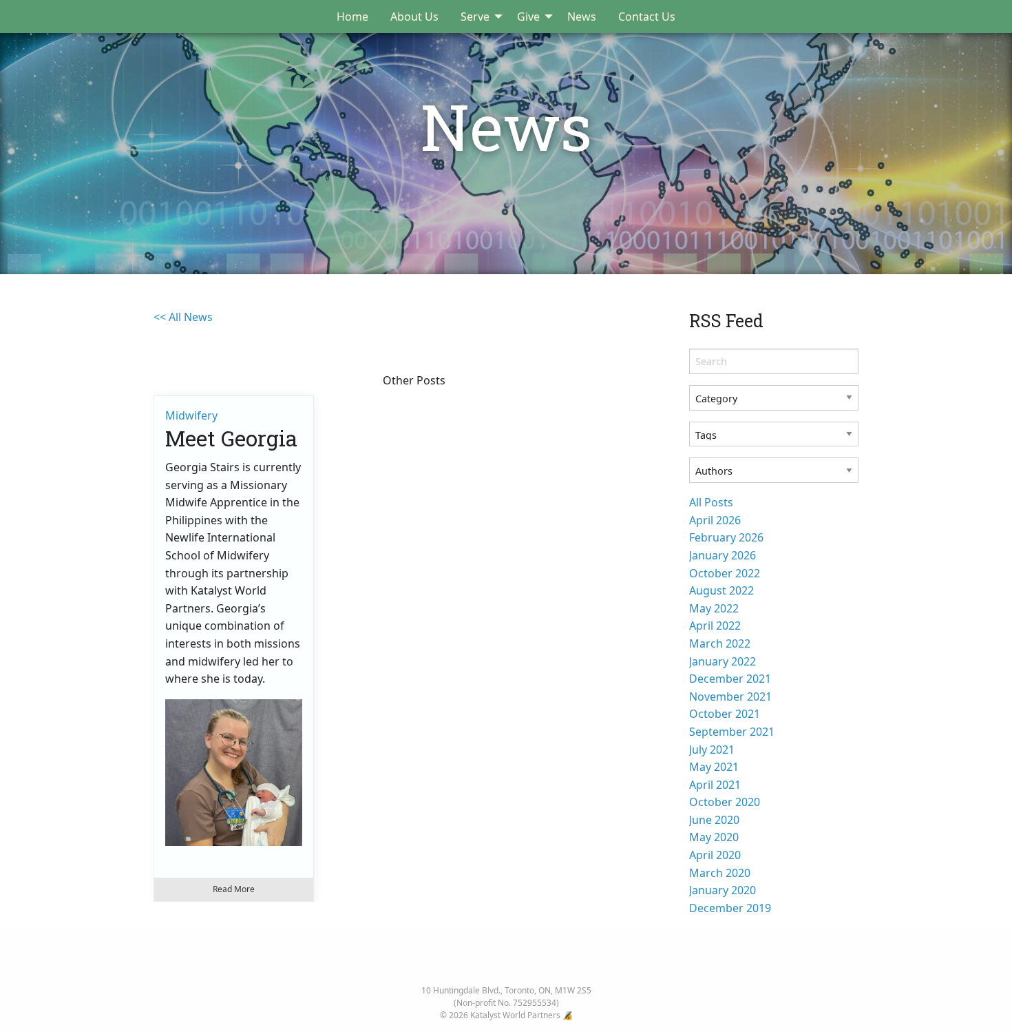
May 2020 (714, 837)
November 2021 (730, 696)
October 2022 (724, 573)
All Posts (711, 502)
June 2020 (714, 819)
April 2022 (715, 625)
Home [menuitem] (352, 16)
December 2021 (730, 678)
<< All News (183, 316)
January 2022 (722, 661)
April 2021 (715, 784)
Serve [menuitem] (475, 16)
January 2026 (722, 555)
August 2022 (721, 590)
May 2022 (714, 608)
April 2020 (715, 855)
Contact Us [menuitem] (646, 16)
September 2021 (731, 731)
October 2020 (724, 801)
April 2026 (715, 520)
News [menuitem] (581, 16)
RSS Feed (726, 320)
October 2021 (724, 713)
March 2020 (719, 872)
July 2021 (712, 749)
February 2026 (726, 537)
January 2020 (722, 890)
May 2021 (714, 766)
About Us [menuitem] (414, 16)
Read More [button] (234, 889)
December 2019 (730, 908)
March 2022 (719, 643)
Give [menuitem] (528, 16)
